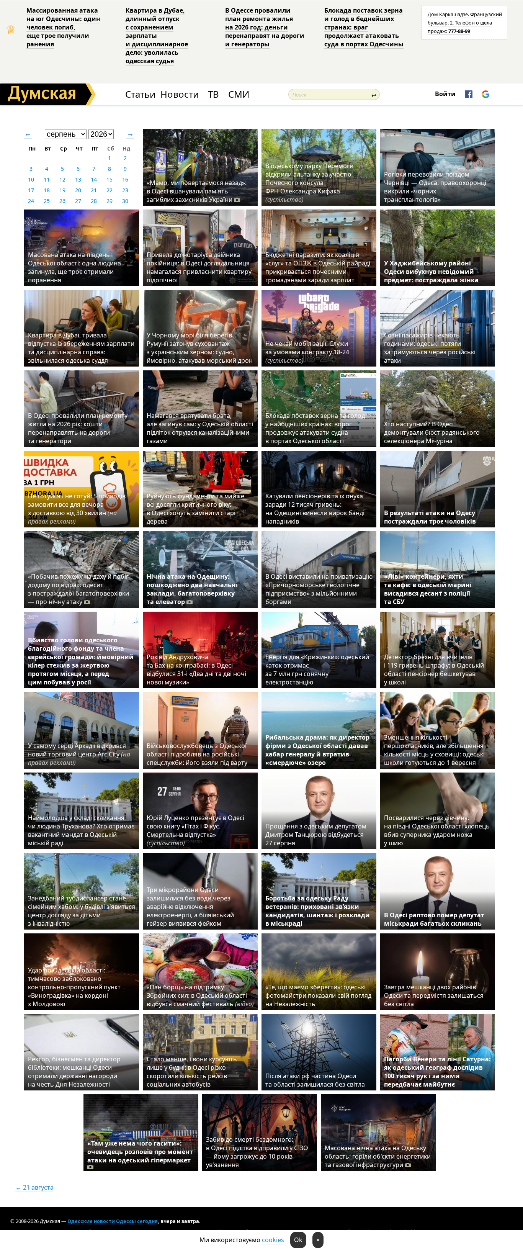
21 (94, 190)
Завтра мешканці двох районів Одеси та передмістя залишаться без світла (434, 995)
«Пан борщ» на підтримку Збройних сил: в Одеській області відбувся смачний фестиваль (200, 995)
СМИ (238, 94)
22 (109, 190)
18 (47, 190)
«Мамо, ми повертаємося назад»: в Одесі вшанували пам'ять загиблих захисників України (197, 191)
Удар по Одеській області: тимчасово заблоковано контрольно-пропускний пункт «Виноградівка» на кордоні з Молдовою (74, 987)
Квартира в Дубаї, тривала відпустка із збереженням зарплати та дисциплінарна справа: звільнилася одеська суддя (81, 348)
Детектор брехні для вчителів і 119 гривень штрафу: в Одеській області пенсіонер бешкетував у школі (434, 669)
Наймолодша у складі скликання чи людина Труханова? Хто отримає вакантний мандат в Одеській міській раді (81, 830)
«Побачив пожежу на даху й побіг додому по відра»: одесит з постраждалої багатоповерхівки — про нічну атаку (78, 589)
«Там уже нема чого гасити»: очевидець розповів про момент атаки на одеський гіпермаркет (140, 1151)
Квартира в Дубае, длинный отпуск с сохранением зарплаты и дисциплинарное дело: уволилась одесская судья (157, 35)
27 (78, 201)
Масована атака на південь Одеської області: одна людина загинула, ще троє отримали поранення (74, 267)
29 (109, 201)
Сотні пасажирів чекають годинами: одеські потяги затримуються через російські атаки (430, 348)
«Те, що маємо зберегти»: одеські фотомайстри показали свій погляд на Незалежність (318, 995)
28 (94, 201)
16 (125, 179)
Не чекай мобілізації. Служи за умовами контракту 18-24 (307, 352)
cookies (273, 1240)
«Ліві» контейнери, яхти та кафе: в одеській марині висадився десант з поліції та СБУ (428, 589)
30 (125, 201)
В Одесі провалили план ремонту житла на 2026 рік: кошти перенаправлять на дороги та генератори (77, 428)
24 (31, 201)
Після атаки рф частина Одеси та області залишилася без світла (315, 1080)
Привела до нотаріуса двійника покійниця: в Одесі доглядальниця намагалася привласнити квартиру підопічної (199, 267)
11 (47, 179)
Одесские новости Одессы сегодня (112, 1221)
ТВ (213, 94)
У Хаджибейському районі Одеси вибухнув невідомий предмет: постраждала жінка (431, 271)
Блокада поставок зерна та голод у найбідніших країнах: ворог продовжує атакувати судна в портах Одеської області (315, 428)
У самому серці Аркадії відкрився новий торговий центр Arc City (79, 754)
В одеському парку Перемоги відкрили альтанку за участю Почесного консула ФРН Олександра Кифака (309, 183)
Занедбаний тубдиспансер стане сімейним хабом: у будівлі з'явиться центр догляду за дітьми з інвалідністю (81, 911)
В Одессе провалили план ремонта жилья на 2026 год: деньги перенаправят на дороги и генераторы (264, 27)
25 (47, 201)
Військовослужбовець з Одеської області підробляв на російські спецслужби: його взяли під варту (197, 754)
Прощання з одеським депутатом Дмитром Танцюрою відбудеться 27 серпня (315, 834)
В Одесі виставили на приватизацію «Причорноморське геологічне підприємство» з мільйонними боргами (319, 589)
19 (62, 190)
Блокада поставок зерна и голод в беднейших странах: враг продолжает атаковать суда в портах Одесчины (364, 27)
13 (78, 179)
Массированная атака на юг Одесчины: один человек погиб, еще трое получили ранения (63, 27)
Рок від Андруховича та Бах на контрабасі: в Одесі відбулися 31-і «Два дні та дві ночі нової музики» (196, 669)
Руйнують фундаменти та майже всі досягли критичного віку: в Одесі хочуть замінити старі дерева (195, 508)
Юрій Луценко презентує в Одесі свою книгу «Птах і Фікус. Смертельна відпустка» (195, 830)
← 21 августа (34, 1187)
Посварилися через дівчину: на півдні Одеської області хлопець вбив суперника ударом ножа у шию (437, 830)
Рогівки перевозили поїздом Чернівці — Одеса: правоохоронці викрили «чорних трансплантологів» (435, 187)
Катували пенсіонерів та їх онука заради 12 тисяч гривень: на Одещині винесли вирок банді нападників (314, 508)
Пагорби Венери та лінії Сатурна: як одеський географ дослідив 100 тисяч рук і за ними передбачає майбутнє (437, 1072)
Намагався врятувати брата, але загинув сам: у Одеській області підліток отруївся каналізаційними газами (200, 428)
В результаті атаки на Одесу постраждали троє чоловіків (430, 517)
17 (31, 190)
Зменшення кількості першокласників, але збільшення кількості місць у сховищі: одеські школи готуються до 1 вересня (434, 750)
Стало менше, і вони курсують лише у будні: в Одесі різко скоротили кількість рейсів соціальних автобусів (192, 1072)
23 (125, 190)
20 (78, 190)
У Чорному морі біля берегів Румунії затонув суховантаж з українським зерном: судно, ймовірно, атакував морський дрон (200, 348)
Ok (298, 1240)
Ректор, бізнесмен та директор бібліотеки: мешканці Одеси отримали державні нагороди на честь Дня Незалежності (74, 1072)
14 (94, 179)
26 (62, 201)
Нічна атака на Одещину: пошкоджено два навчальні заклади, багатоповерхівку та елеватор (192, 589)
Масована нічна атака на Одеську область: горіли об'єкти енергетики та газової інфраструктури (378, 1156)
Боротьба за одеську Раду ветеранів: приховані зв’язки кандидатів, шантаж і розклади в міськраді (317, 911)
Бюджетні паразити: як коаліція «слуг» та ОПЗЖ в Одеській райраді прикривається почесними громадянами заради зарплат (317, 267)
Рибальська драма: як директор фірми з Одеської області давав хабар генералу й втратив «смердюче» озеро (317, 750)
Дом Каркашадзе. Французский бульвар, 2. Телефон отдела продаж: (465, 22)
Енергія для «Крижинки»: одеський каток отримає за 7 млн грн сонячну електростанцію (317, 669)
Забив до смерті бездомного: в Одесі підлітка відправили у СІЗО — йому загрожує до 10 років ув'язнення (257, 1152)
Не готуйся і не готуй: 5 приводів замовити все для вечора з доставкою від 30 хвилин (77, 508)
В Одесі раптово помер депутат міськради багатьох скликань (434, 919)
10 (31, 179)
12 (62, 179)
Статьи (140, 94)
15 (109, 179)
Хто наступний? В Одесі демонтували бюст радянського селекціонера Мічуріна (432, 432)
